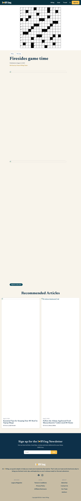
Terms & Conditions (40, 483)
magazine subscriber (16, 284)
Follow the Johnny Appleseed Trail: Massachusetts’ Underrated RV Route (58, 422)
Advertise (64, 483)
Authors (64, 492)
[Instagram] (42, 475)
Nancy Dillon (52, 425)
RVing (52, 2)
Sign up (75, 2)
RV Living (19, 53)
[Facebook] (39, 475)
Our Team (64, 489)
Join (54, 452)
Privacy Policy (40, 486)
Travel (65, 2)
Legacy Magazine (16, 483)
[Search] (70, 2)
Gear (58, 2)
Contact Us (64, 486)
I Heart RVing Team (22, 65)
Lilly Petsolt (12, 425)
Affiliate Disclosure (40, 489)
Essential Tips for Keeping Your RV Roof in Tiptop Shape (20, 422)
